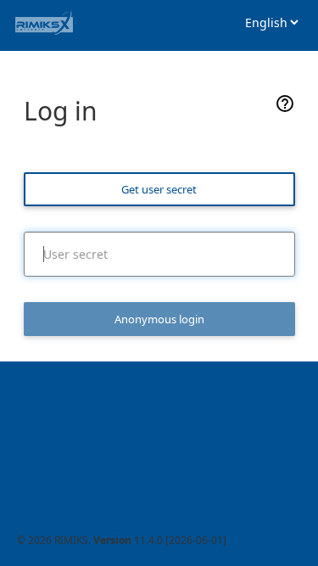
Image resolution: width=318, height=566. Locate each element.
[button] (285, 109)
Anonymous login (159, 319)
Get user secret (159, 189)
